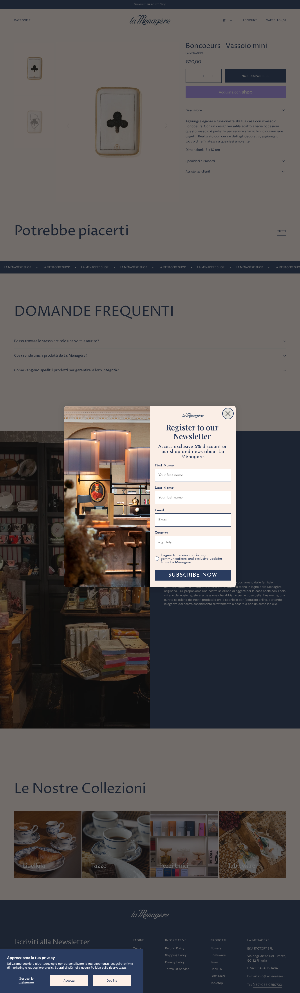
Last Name (164, 488)
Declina (112, 980)
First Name (164, 465)
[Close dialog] (227, 413)
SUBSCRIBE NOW (192, 575)
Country (161, 532)
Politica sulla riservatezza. (109, 968)
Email (159, 510)
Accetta (69, 980)
